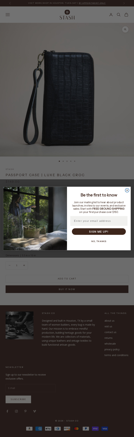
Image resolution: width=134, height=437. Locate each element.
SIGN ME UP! (99, 231)
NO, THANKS (98, 241)
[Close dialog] (127, 190)
